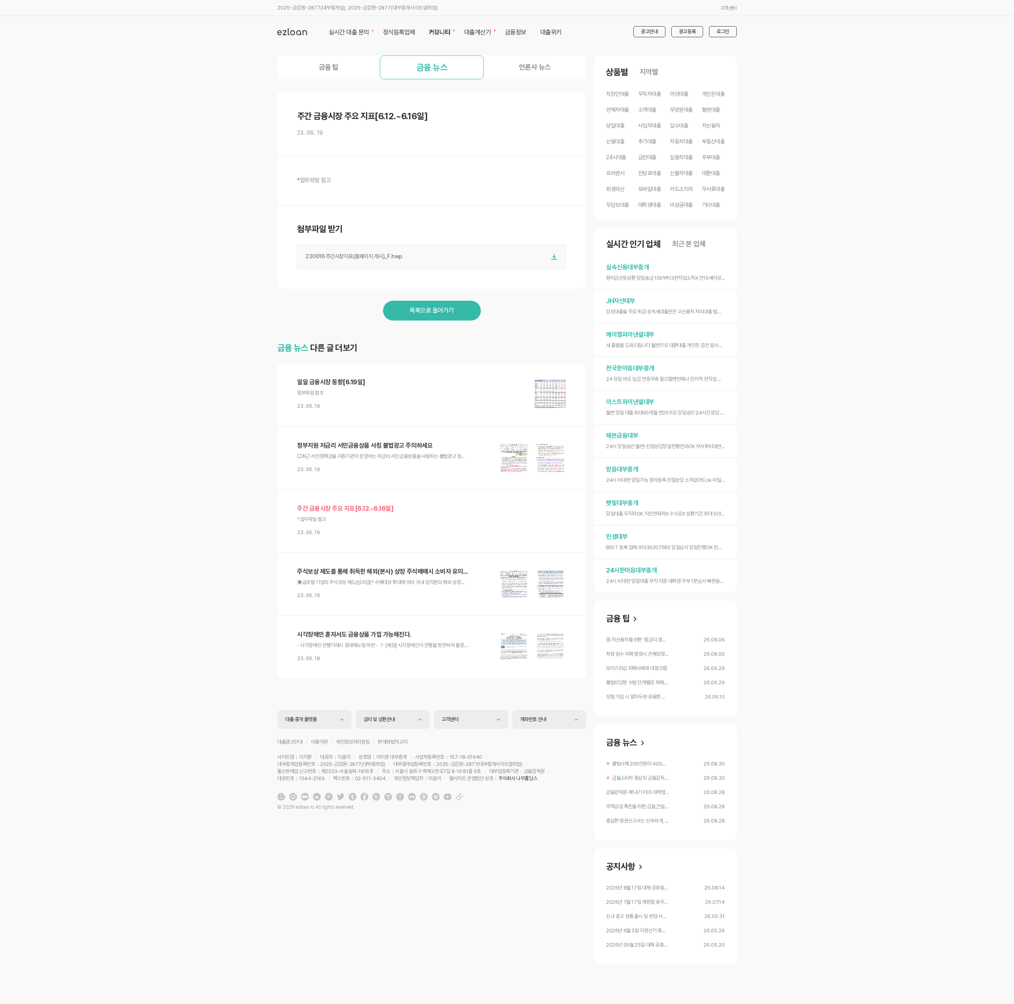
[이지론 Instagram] (293, 797)
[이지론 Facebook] (364, 797)
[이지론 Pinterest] (329, 797)
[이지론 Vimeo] (436, 797)
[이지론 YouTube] (448, 797)
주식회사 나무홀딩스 (517, 778)
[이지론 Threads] (424, 797)
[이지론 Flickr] (412, 797)
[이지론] (292, 31)
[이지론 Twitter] (341, 797)
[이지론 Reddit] (317, 797)
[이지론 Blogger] (281, 797)
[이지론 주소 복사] (459, 797)
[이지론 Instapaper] (400, 797)
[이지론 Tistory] (388, 797)
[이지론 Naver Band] (376, 797)
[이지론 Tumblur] (352, 797)
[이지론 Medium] (305, 797)
